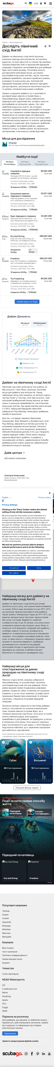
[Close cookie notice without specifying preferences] (50, 493)
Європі (5, 42)
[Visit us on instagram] (26, 1053)
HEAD (4, 1011)
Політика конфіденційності (14, 955)
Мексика (6, 933)
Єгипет (5, 914)
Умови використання (12, 959)
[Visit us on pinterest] (37, 1053)
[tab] (9, 163)
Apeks (5, 1000)
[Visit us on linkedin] (43, 1053)
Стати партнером (10, 974)
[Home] (8, 3)
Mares (5, 992)
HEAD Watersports (13, 979)
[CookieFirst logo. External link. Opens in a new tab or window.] (3, 501)
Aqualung (6, 996)
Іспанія (5, 918)
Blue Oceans (8, 948)
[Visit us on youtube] (49, 1053)
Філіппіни (6, 929)
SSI (3, 985)
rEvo (4, 1003)
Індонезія (6, 922)
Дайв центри (13, 452)
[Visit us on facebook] (31, 1053)
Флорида (6, 926)
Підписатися (10, 1033)
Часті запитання (9, 951)
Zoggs (5, 1007)
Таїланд (5, 911)
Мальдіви (6, 936)
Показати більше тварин (27, 788)
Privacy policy (44, 497)
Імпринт (6, 963)
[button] (33, 580)
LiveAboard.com (9, 989)
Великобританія (16, 42)
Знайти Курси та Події (27, 301)
